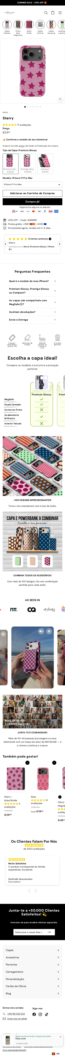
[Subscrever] (49, 932)
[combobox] (56, 1054)
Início (5, 112)
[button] (32, 244)
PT (58, 1053)
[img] (34, 845)
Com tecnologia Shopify (14, 1050)
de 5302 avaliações (34, 848)
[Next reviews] (60, 244)
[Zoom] (60, 99)
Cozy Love (20, 1038)
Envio (21, 146)
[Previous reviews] (5, 244)
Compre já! (32, 201)
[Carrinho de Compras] (52, 12)
